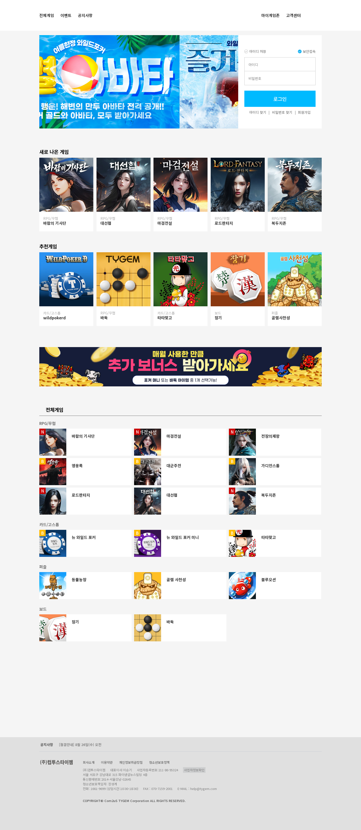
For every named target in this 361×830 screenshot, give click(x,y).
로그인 (280, 98)
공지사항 (46, 744)
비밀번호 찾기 (282, 112)
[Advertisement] (109, 700)
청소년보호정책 (159, 762)
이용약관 (107, 762)
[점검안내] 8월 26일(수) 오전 (80, 744)
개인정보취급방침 (131, 762)
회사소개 (89, 762)
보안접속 (309, 51)
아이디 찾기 (257, 112)
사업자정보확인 (194, 770)
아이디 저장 (257, 51)
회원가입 (304, 112)
